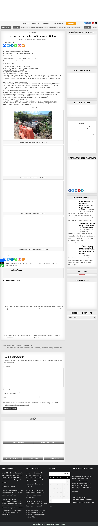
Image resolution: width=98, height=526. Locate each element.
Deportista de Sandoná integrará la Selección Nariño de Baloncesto (87, 225)
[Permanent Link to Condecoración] (33, 452)
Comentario (7, 366)
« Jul (50, 506)
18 (54, 493)
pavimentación (42, 263)
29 (68, 497)
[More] (23, 45)
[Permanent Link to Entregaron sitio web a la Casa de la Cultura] (48, 322)
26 (57, 497)
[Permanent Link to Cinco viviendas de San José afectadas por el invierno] (17, 322)
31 (50, 501)
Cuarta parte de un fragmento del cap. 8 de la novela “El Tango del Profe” (12, 501)
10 (50, 489)
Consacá (13, 263)
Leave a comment (41, 39)
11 (54, 489)
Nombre (6, 390)
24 (51, 497)
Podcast (47, 23)
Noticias (36, 23)
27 (61, 497)
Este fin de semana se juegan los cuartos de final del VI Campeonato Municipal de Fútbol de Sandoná (87, 249)
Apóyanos (71, 23)
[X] (2, 263)
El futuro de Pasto (18, 442)
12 (57, 489)
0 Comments (89, 211)
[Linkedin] (12, 45)
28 (64, 497)
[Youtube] (93, 23)
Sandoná (51, 263)
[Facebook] (87, 23)
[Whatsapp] (15, 45)
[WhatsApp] (2, 265)
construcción (21, 263)
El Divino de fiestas (12, 458)
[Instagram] (90, 23)
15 (67, 489)
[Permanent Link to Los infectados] (54, 452)
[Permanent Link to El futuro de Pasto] (18, 433)
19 (57, 493)
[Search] (96, 23)
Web (4, 397)
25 (54, 497)
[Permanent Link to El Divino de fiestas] (13, 452)
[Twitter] (85, 23)
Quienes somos (59, 23)
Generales (33, 33)
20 (61, 493)
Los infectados (54, 458)
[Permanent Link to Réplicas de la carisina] (48, 433)
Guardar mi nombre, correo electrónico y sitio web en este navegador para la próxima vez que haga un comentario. (30, 404)
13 (61, 489)
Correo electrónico (10, 393)
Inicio (27, 23)
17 (50, 493)
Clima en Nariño (82, 151)
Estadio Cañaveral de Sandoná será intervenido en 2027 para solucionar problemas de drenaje (86, 205)
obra (34, 263)
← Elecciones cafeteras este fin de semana (16, 345)
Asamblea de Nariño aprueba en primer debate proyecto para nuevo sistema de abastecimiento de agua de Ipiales (12, 477)
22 (67, 493)
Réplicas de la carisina (48, 442)
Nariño (29, 263)
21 (64, 493)
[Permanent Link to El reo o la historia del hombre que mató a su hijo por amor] (17, 294)
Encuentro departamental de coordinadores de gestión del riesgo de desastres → (35, 348)
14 (64, 489)
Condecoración (33, 458)
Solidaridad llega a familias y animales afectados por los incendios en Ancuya (12, 493)
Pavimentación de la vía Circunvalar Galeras (33, 36)
